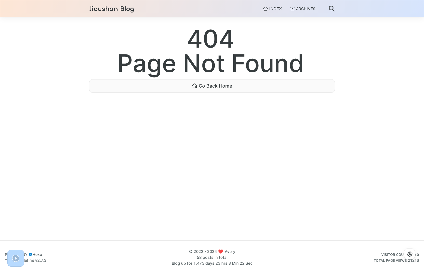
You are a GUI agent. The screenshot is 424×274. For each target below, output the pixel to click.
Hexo (37, 254)
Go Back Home (215, 86)
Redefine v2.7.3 (32, 260)
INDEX (275, 8)
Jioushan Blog (111, 9)
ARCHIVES (305, 8)
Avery (230, 251)
